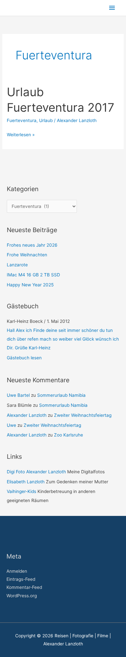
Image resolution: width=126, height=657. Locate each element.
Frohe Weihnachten (27, 254)
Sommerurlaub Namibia (61, 395)
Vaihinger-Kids (21, 491)
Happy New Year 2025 (30, 284)
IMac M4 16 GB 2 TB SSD (33, 274)
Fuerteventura (22, 120)
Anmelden (16, 571)
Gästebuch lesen (24, 357)
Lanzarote (17, 264)
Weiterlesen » (21, 134)
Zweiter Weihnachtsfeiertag (82, 415)
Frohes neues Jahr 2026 (32, 245)
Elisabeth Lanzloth (26, 481)
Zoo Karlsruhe (68, 434)
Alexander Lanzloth (27, 415)
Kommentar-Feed (24, 587)
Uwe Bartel (18, 395)
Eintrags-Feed (20, 579)
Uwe (11, 425)
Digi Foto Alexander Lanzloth (36, 471)
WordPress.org (21, 595)
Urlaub (46, 120)
